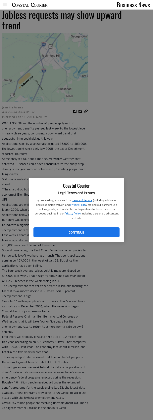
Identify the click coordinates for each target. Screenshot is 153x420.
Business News (133, 4)
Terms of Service (82, 200)
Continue (76, 232)
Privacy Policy (78, 205)
